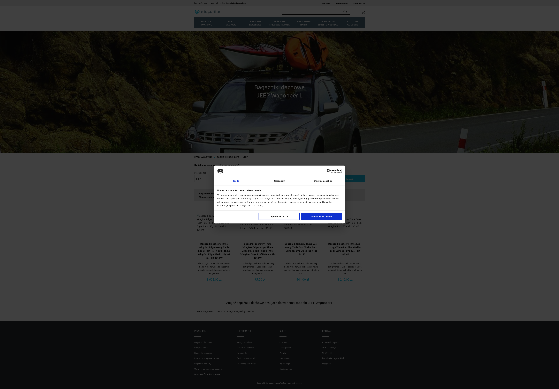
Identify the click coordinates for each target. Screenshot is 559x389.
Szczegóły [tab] (279, 180)
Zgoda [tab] (236, 180)
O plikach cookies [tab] (323, 180)
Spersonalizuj (277, 216)
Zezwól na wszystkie (321, 216)
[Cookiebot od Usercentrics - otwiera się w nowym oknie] (329, 171)
